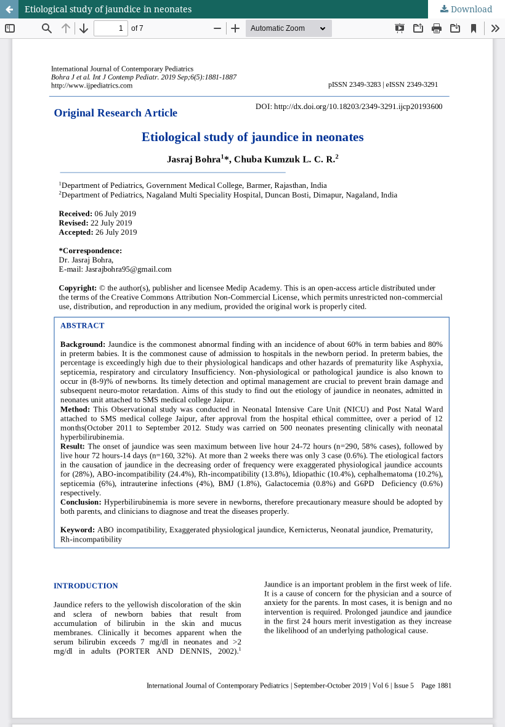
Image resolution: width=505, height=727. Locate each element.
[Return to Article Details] (9, 9)
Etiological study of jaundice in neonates (108, 9)
